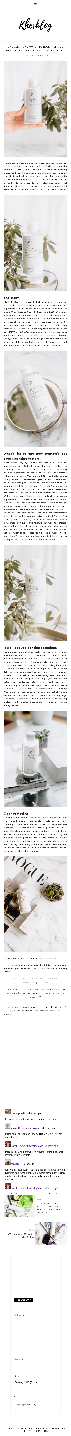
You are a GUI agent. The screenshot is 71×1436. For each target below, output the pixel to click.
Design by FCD (40, 1431)
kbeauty (34, 1010)
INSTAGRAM (39, 978)
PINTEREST (29, 982)
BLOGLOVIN (23, 978)
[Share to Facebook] (51, 1007)
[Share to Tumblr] (61, 1007)
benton (31, 1007)
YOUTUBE (43, 982)
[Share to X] (47, 1007)
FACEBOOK (54, 978)
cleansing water (21, 1010)
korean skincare (46, 1010)
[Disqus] (36, 1061)
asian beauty (21, 1007)
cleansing (8, 1010)
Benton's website (47, 958)
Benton (56, 989)
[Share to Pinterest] (56, 1007)
